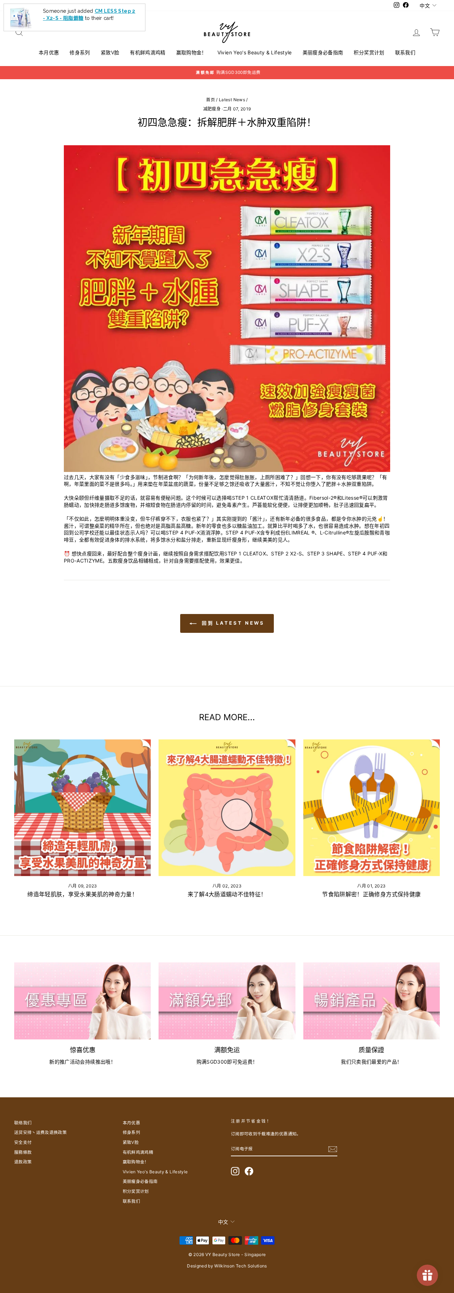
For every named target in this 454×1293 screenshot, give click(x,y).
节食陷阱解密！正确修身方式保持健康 (371, 894)
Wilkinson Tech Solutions (240, 1265)
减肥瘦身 (212, 109)
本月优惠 (49, 52)
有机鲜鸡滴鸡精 (147, 52)
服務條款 (23, 1152)
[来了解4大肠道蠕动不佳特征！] (227, 807)
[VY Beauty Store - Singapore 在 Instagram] (235, 1171)
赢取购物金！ (191, 52)
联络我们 (23, 1122)
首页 (210, 99)
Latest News (232, 99)
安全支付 (23, 1142)
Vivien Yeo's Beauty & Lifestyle (254, 52)
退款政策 (23, 1161)
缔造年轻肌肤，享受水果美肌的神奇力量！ (82, 894)
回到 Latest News (232, 623)
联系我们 (405, 52)
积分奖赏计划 (369, 52)
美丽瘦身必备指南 (323, 52)
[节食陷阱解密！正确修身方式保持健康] (371, 807)
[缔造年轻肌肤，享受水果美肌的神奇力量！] (82, 807)
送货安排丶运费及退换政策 (40, 1132)
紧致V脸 (110, 52)
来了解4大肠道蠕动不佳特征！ (227, 894)
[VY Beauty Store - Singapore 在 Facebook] (249, 1171)
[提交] (332, 1149)
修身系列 (80, 52)
